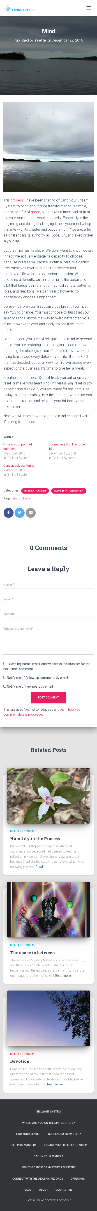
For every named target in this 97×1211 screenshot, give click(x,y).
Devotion (20, 1061)
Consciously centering (19, 465)
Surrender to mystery (64, 1134)
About (43, 1189)
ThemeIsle (63, 1200)
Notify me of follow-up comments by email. (38, 677)
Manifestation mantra (68, 491)
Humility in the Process (35, 838)
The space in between (32, 952)
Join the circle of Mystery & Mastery (48, 1167)
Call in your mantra (48, 1156)
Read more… (44, 867)
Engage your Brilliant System (65, 1145)
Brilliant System (35, 491)
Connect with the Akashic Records (37, 1178)
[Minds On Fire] (21, 8)
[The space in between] (48, 909)
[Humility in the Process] (48, 795)
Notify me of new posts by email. (30, 686)
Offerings (78, 1178)
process (17, 200)
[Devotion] (48, 1018)
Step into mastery (23, 1145)
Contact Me (63, 1189)
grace (35, 212)
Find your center (28, 1134)
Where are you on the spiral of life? (48, 1122)
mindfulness (22, 498)
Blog (28, 1189)
